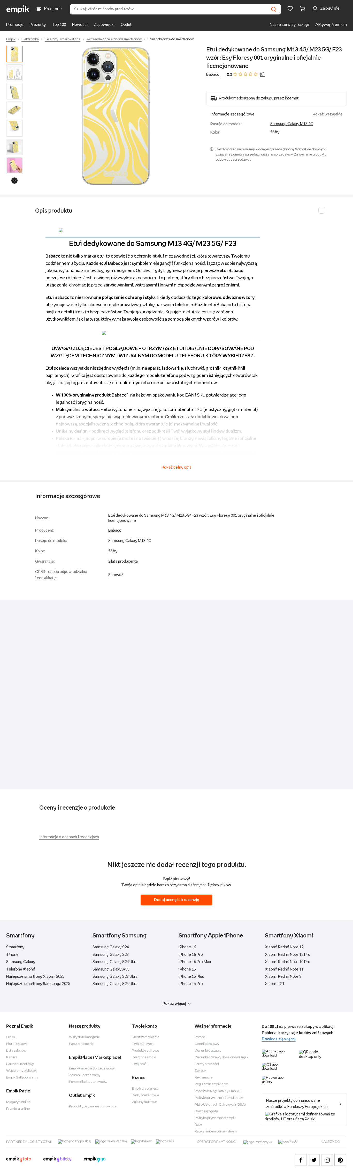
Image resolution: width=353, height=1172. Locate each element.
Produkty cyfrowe (145, 1050)
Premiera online (18, 1109)
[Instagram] (327, 1160)
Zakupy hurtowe (144, 1102)
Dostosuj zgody (206, 1111)
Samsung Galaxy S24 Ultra (115, 962)
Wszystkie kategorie (84, 1037)
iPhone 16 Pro (191, 955)
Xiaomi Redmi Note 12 (284, 947)
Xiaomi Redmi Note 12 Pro (287, 955)
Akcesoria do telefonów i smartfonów (114, 39)
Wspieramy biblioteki (21, 1071)
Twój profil (139, 1064)
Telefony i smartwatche (62, 39)
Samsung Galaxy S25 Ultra (115, 984)
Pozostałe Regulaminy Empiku (217, 1091)
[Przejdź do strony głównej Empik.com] (18, 9)
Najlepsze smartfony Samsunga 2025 (38, 984)
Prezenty (38, 25)
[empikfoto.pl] (18, 1160)
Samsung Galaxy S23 (111, 955)
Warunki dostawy (208, 1050)
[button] (115, 116)
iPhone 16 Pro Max (195, 962)
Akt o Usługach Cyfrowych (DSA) (220, 1104)
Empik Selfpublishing (22, 1077)
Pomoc (200, 1037)
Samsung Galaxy (20, 962)
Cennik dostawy (207, 1044)
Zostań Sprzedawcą (84, 1075)
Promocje (15, 25)
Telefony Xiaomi (20, 969)
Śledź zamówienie (145, 1037)
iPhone (12, 955)
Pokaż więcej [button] (174, 1004)
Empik (11, 39)
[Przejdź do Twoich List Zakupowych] (290, 8)
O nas (10, 1037)
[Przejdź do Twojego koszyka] (303, 8)
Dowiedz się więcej (279, 1039)
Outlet (126, 25)
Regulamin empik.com (211, 1084)
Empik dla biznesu (145, 1088)
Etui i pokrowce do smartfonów (171, 39)
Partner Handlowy (20, 1064)
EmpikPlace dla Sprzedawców (91, 1068)
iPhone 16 (187, 947)
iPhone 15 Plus (191, 977)
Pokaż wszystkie (328, 114)
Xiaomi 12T (275, 984)
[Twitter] (314, 1160)
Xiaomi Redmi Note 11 (284, 969)
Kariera (11, 1057)
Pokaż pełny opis (176, 467)
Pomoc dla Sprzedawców (88, 1082)
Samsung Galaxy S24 (111, 947)
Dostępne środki (144, 1057)
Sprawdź (115, 575)
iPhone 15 (187, 969)
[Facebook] (300, 1160)
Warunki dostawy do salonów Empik (221, 1057)
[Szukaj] (274, 9)
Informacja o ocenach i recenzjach (69, 837)
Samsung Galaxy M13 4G (291, 124)
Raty (198, 1125)
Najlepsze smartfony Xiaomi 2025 (35, 977)
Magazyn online (18, 1102)
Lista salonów (16, 1050)
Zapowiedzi (104, 25)
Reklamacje (203, 1077)
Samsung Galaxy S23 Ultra (115, 977)
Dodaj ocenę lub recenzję (176, 900)
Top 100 (59, 25)
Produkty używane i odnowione (92, 1106)
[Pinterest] (340, 1160)
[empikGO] (94, 1160)
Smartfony (15, 947)
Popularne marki (81, 1044)
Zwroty (200, 1071)
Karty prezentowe (145, 1095)
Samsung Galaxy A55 (111, 969)
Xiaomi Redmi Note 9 (283, 977)
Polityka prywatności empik (215, 1118)
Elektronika (30, 39)
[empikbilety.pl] (57, 1160)
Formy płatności (207, 1064)
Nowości (80, 25)
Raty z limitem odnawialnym (216, 1131)
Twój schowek (143, 1044)
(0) (262, 74)
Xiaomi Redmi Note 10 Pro (287, 962)
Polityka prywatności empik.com (219, 1098)
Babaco (212, 74)
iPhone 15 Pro (191, 984)
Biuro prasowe (16, 1044)
